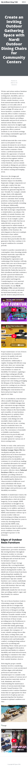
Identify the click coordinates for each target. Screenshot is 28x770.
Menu (23, 2)
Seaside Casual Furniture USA (11, 688)
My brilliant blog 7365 (9, 2)
